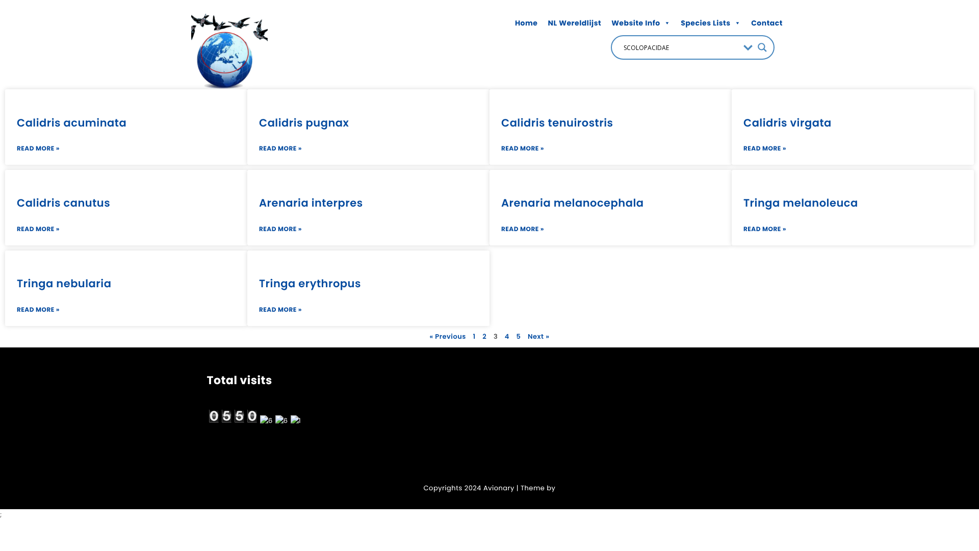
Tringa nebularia (64, 284)
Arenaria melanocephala (572, 203)
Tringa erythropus (310, 284)
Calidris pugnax (304, 123)
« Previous (447, 336)
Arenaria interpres (311, 203)
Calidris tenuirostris (557, 123)
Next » (539, 336)
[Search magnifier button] (762, 47)
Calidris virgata (787, 123)
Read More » (38, 148)
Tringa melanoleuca (800, 203)
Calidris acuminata (71, 123)
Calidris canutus (63, 203)
